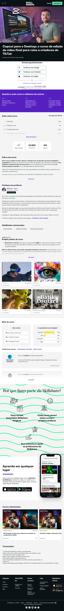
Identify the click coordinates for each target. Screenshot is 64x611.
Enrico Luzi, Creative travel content (13, 57)
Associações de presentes (44, 583)
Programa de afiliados (18, 585)
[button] (3, 3)
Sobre (4, 582)
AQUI (37, 243)
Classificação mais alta (9, 349)
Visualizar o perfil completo (40, 218)
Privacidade (29, 602)
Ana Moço (5, 310)
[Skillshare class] (20, 519)
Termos (36, 602)
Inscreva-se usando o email (32, 83)
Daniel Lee (35, 283)
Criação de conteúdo (21, 229)
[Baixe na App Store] (9, 489)
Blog (4, 589)
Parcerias (17, 588)
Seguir (15, 188)
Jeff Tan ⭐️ (5, 283)
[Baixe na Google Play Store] (25, 489)
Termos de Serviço (38, 86)
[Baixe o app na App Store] (56, 586)
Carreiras (5, 584)
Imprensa (5, 586)
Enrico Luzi (12, 188)
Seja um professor (30, 585)
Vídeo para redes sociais (36, 229)
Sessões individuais (42, 589)
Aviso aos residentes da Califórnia (33, 604)
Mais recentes (37, 349)
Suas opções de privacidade (47, 602)
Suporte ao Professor (30, 589)
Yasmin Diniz (10, 379)
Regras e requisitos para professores (31, 593)
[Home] (30, 3)
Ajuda (22, 602)
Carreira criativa (7, 229)
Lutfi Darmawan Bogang (39, 310)
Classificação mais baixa (24, 349)
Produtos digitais (44, 585)
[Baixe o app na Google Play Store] (56, 590)
